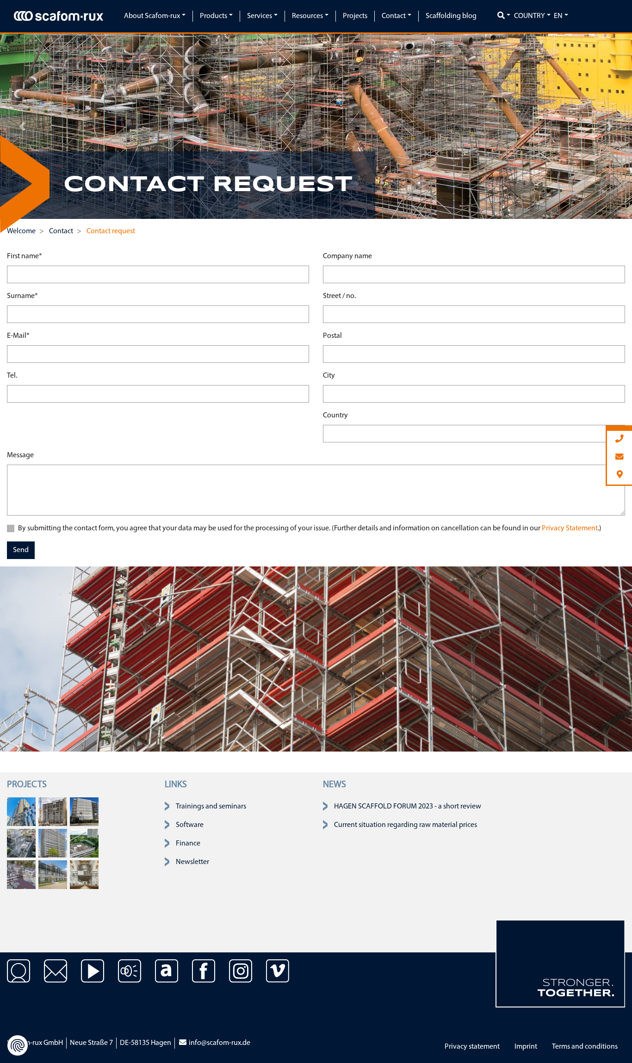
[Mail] (619, 457)
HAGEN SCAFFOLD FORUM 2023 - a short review (407, 806)
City (329, 375)
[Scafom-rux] (58, 16)
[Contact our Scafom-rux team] (55, 977)
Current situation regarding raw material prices (405, 825)
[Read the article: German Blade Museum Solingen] (52, 874)
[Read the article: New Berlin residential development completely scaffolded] (21, 874)
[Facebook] (203, 977)
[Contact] (18, 977)
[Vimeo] (277, 977)
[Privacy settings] (17, 1045)
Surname (22, 296)
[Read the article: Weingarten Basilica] (84, 874)
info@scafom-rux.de (218, 1043)
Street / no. (339, 296)
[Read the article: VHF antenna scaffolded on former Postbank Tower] (21, 843)
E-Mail (18, 336)
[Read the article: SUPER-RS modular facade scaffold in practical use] (84, 811)
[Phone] (619, 439)
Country (335, 415)
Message (20, 455)
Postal (332, 336)
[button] (22, 126)
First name (24, 256)
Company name (347, 256)
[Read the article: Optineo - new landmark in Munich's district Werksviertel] (21, 811)
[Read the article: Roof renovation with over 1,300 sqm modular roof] (84, 843)
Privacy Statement (570, 528)
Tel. (12, 375)
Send (21, 550)
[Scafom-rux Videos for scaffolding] (92, 977)
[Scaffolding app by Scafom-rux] (166, 977)
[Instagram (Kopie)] (240, 977)
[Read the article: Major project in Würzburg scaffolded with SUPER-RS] (52, 811)
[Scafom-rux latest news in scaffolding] (129, 977)
